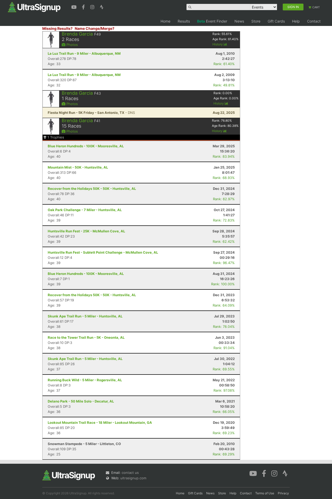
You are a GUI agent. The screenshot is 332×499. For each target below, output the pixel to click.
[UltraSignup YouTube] (74, 6)
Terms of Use (264, 493)
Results (184, 21)
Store (255, 21)
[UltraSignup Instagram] (93, 6)
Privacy (283, 493)
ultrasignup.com (133, 478)
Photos (71, 45)
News (239, 21)
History (218, 44)
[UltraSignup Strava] (102, 6)
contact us (130, 472)
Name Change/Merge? (94, 28)
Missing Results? (57, 28)
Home (165, 21)
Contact (314, 21)
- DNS (91, 112)
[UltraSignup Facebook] (84, 6)
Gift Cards (276, 21)
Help (296, 21)
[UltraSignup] (34, 7)
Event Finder (212, 21)
